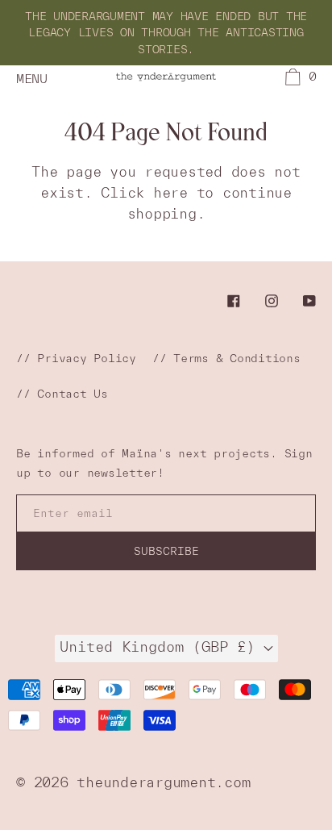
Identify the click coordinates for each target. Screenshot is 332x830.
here (170, 192)
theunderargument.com (163, 782)
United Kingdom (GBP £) (162, 646)
